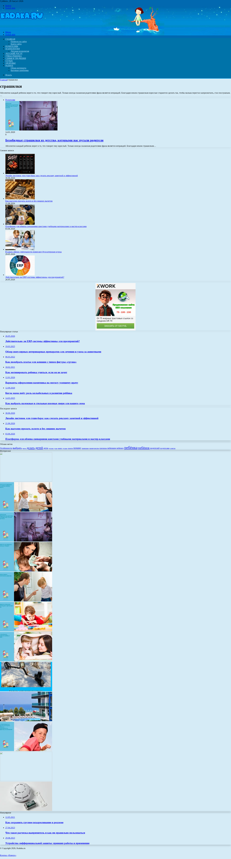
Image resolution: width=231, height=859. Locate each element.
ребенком (111, 448)
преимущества (94, 448)
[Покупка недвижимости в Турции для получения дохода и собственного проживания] (26, 720)
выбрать (17, 447)
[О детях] (21, 27)
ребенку (120, 448)
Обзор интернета (18, 68)
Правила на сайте (19, 41)
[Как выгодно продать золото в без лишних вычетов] (20, 198)
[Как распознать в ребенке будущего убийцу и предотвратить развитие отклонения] (26, 750)
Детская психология (20, 51)
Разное (9, 65)
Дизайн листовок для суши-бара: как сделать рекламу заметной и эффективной (41, 175)
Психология (12, 49)
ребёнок (144, 448)
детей (39, 448)
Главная (3, 80)
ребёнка (131, 447)
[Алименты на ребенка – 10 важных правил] (26, 571)
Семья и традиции (15, 58)
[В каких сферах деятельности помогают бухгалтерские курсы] (20, 249)
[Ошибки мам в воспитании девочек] (26, 601)
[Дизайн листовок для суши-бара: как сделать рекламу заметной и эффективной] (20, 173)
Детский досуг (14, 53)
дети (45, 448)
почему (77, 448)
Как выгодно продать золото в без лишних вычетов (29, 201)
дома (55, 448)
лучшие (65, 448)
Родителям (11, 46)
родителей (155, 448)
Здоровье (10, 63)
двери (24, 448)
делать (31, 448)
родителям (165, 448)
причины (103, 448)
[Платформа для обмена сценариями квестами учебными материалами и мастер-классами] (20, 224)
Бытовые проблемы (20, 70)
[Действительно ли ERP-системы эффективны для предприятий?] (20, 275)
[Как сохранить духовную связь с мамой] (26, 660)
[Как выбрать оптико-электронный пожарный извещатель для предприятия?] (26, 810)
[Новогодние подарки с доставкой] (26, 780)
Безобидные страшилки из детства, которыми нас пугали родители (54, 140)
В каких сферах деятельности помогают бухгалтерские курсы (33, 252)
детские (51, 448)
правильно (85, 448)
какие (60, 448)
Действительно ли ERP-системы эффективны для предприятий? (34, 277)
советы (172, 448)
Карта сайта (16, 44)
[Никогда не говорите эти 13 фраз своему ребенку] (26, 511)
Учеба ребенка (13, 56)
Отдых (9, 61)
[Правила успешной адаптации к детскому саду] (26, 630)
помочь (70, 448)
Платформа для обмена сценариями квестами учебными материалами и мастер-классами (46, 226)
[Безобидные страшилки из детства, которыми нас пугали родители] (26, 541)
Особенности (6, 448)
